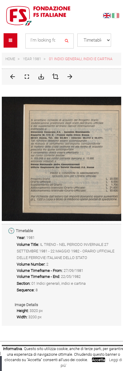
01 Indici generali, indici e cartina (81, 59)
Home (10, 59)
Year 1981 (32, 59)
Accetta (98, 360)
